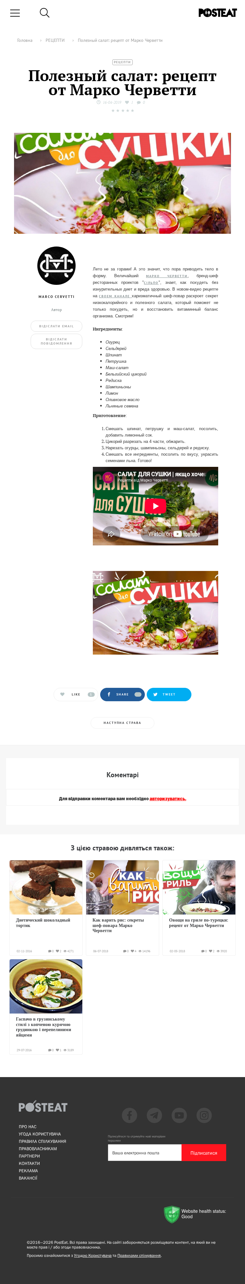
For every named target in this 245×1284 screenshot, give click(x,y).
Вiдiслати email (56, 326)
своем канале (115, 296)
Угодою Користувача (93, 1255)
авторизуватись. (168, 799)
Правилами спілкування (139, 1255)
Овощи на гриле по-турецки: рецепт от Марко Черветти (198, 923)
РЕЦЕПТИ (122, 62)
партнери (29, 1156)
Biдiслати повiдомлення (56, 341)
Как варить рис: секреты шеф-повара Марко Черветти (118, 925)
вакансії (28, 1178)
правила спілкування (42, 1141)
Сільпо (151, 283)
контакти (29, 1163)
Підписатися (203, 1153)
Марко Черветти (167, 276)
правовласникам (38, 1148)
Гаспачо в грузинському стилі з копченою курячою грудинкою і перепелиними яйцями (43, 1027)
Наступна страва (122, 723)
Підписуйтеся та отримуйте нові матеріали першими (136, 1138)
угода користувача (40, 1133)
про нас (27, 1126)
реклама (28, 1170)
